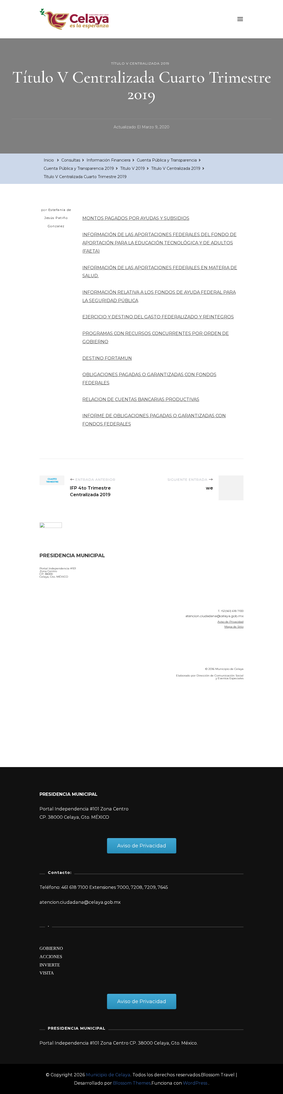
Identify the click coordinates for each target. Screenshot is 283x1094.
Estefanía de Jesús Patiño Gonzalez (57, 218)
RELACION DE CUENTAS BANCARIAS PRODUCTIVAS (140, 399)
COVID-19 (52, 716)
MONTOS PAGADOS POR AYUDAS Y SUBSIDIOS (135, 218)
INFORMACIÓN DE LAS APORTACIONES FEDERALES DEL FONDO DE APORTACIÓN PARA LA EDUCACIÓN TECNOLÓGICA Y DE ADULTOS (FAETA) (159, 242)
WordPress (195, 1083)
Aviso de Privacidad (230, 621)
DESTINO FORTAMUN (107, 358)
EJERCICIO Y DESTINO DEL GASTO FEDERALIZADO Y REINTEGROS (158, 316)
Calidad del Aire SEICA (69, 700)
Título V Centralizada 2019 (140, 63)
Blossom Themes (132, 1083)
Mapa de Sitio (233, 626)
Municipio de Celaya (108, 1074)
